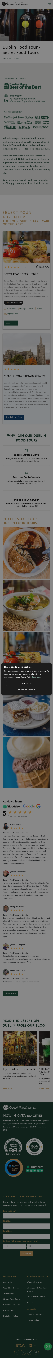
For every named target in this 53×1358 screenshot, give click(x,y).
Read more (36, 677)
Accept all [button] (27, 683)
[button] (26, 690)
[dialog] (26, 679)
